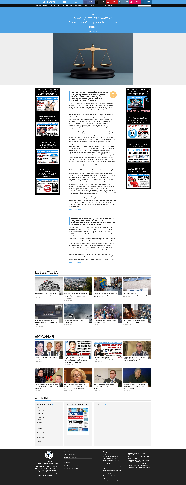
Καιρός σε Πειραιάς (40, 415)
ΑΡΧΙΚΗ (38, 5)
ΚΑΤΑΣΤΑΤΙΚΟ (67, 462)
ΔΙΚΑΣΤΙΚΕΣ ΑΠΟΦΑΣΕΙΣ (74, 5)
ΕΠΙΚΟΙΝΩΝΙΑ (132, 5)
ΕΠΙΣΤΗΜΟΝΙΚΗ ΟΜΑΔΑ (70, 457)
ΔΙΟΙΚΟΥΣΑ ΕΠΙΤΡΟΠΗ (70, 454)
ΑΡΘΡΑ (93, 14)
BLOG (99, 5)
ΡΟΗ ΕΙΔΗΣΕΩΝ (108, 5)
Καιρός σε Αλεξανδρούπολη (41, 437)
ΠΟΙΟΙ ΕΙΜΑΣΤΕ (48, 5)
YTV (124, 5)
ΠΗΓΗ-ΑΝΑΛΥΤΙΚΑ (75, 209)
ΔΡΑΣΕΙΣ (59, 5)
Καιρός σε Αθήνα (39, 407)
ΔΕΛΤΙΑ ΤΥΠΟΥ (89, 5)
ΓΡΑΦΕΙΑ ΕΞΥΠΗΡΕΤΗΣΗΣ (71, 468)
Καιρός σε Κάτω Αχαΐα (40, 429)
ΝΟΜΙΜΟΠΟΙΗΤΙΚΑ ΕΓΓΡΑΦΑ (71, 465)
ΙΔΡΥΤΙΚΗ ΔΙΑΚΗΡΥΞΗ (70, 460)
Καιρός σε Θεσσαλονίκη (40, 422)
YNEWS (118, 5)
